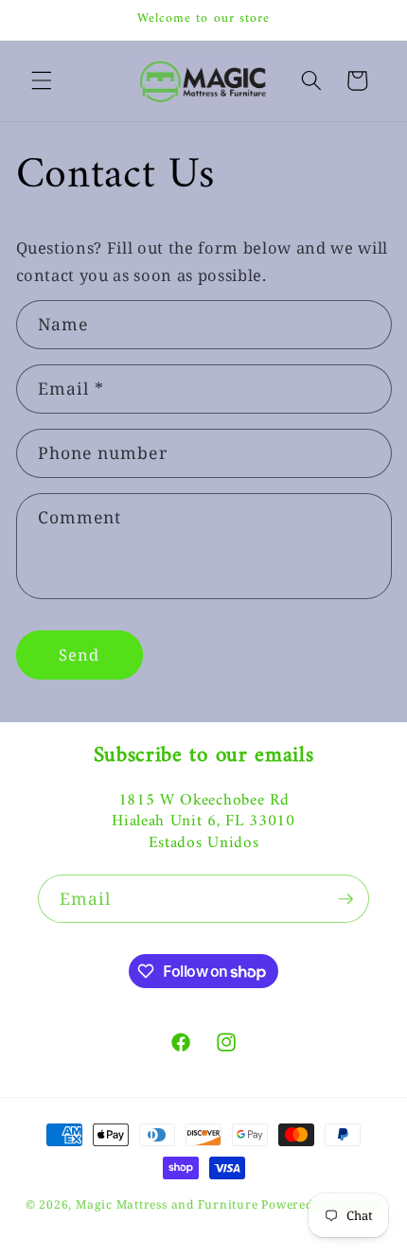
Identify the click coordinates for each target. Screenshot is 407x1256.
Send (79, 654)
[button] (41, 80)
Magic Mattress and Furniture (168, 1204)
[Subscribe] (345, 899)
